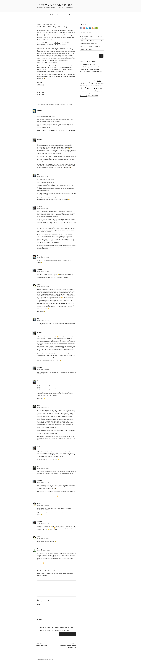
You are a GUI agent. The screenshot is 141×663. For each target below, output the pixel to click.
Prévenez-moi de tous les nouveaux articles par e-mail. (54, 630)
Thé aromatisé (97, 85)
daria (39, 284)
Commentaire (41, 579)
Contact (52, 14)
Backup (84, 85)
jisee (38, 405)
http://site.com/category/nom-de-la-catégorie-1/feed (62, 438)
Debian (98, 93)
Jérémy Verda (52, 24)
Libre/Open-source (89, 88)
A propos (59, 14)
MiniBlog (90, 95)
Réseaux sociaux (91, 85)
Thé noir (101, 91)
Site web (39, 619)
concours (81, 93)
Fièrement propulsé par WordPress (45, 659)
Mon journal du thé (91, 93)
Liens (38, 14)
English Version (69, 14)
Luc (38, 174)
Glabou (39, 110)
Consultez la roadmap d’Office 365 (88, 43)
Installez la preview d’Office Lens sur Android (91, 41)
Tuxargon (40, 256)
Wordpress (94, 80)
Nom (39, 604)
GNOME (100, 83)
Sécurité (85, 93)
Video (96, 95)
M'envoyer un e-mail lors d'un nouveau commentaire (51, 601)
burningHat (40, 549)
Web (87, 85)
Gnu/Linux (93, 83)
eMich (54, 159)
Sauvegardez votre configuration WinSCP (90, 46)
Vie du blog (43, 92)
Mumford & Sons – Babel (86, 49)
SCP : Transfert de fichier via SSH (88, 64)
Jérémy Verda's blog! (55, 5)
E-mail (39, 612)
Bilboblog (57, 43)
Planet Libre (84, 83)
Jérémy (39, 139)
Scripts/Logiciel (95, 91)
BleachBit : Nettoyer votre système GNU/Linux (91, 67)
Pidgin (89, 91)
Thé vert (86, 91)
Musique (83, 95)
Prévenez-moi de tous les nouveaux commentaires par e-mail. (56, 627)
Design (99, 81)
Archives (45, 14)
